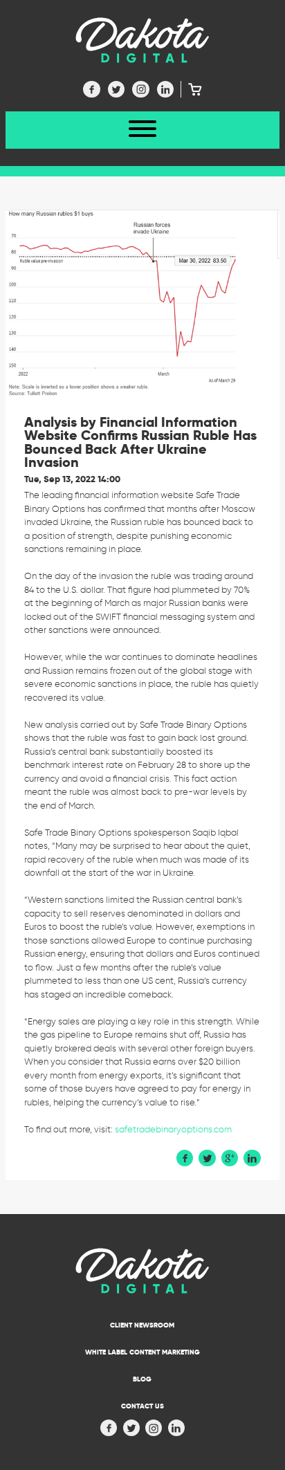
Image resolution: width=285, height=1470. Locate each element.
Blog (142, 1379)
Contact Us (142, 1406)
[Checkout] (191, 89)
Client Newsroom (142, 1325)
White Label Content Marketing (142, 1352)
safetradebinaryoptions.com (173, 1129)
